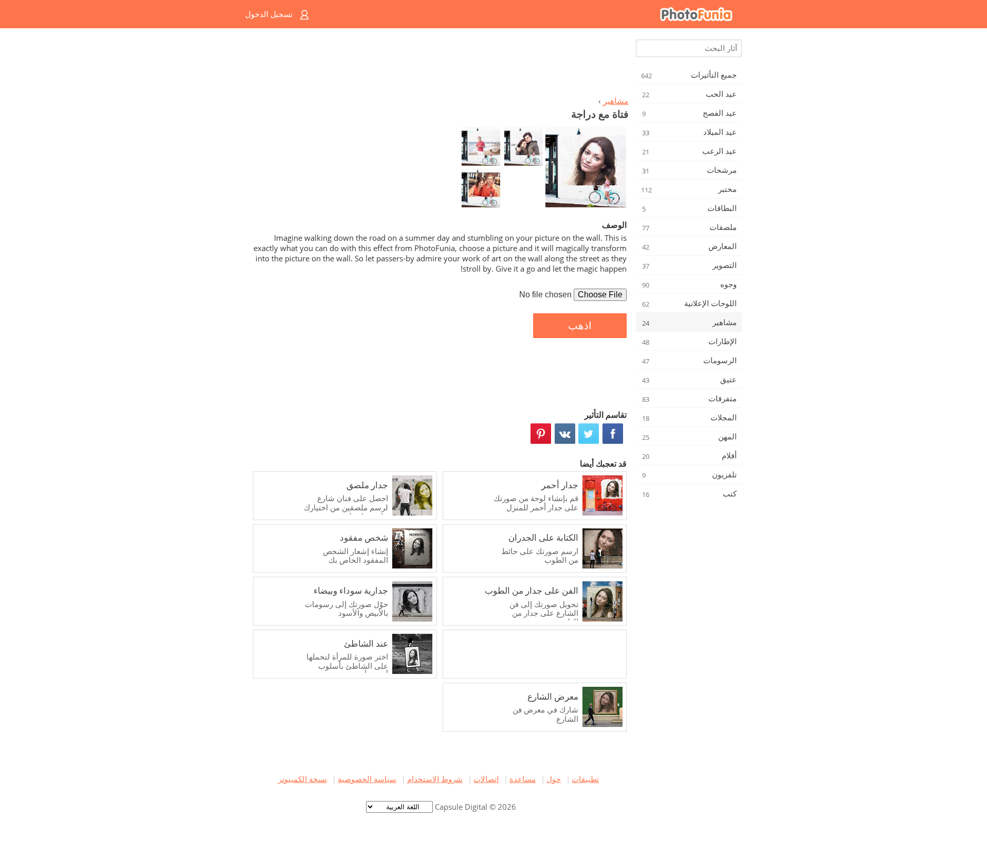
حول (553, 779)
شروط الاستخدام (435, 779)
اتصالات (486, 779)
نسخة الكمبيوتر (302, 779)
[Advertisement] (438, 65)
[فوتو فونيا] (534, 14)
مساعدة (522, 779)
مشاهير (616, 100)
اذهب (580, 325)
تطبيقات (585, 779)
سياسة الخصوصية (367, 779)
